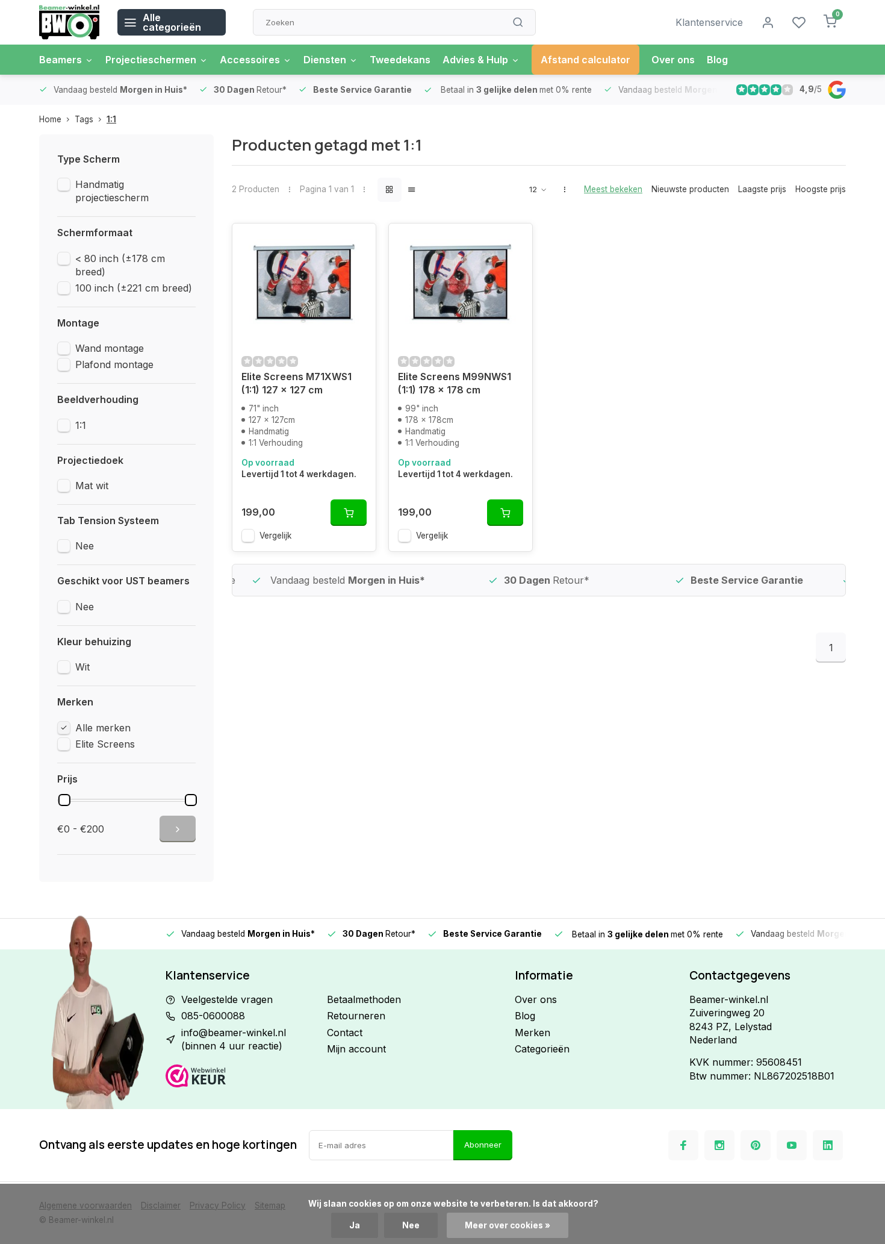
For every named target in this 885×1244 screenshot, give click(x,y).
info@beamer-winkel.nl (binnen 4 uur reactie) (233, 1039)
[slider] (64, 800)
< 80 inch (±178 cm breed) (120, 265)
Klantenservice (709, 22)
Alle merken (103, 728)
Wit (82, 667)
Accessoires (250, 60)
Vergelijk (275, 535)
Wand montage (109, 348)
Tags (84, 119)
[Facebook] (683, 1145)
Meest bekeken (613, 189)
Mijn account (356, 1049)
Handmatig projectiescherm (112, 191)
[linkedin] (828, 1145)
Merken (532, 1033)
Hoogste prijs (820, 189)
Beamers (60, 60)
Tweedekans (400, 60)
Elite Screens (105, 744)
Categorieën (542, 1049)
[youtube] (792, 1145)
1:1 (111, 119)
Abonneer (483, 1144)
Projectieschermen (150, 60)
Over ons (673, 60)
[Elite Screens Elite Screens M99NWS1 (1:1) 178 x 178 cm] (460, 283)
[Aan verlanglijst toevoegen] (358, 242)
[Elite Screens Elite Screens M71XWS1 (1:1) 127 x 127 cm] (304, 283)
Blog (717, 60)
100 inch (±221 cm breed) (133, 288)
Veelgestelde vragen (227, 999)
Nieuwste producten (690, 189)
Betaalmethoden (364, 999)
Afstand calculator (585, 60)
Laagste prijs (762, 189)
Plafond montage (114, 364)
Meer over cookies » (507, 1225)
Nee (84, 546)
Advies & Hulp (475, 60)
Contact (344, 1033)
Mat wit (91, 486)
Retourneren (356, 1016)
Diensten (324, 60)
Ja (354, 1225)
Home (50, 119)
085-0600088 (213, 1016)
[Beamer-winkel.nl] (69, 22)
